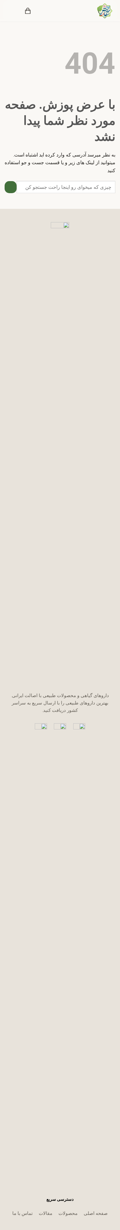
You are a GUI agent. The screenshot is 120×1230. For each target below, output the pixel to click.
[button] (41, 11)
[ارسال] (11, 187)
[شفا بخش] (100, 11)
